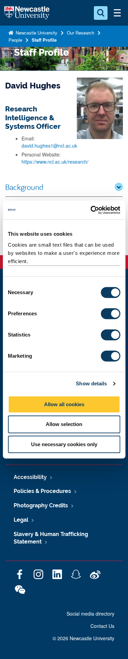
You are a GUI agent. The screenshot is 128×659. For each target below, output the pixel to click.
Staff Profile (44, 40)
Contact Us (102, 625)
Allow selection (64, 424)
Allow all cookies (64, 404)
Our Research (80, 32)
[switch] (110, 313)
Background (24, 187)
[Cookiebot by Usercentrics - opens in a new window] (91, 210)
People (15, 40)
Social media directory (90, 613)
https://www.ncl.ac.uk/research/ (55, 161)
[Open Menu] (117, 13)
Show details (91, 383)
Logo (26, 13)
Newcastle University (35, 32)
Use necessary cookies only (64, 444)
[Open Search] (101, 13)
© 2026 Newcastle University (83, 638)
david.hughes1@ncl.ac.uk (49, 145)
